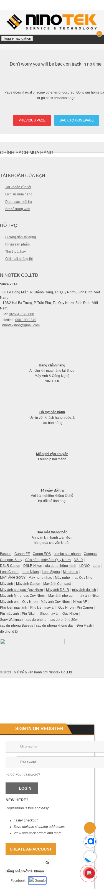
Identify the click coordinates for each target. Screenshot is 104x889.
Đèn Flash (84, 625)
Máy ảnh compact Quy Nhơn (21, 590)
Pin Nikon (29, 614)
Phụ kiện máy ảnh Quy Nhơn (52, 607)
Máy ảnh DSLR (57, 590)
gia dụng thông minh (60, 566)
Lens (96, 566)
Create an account (31, 849)
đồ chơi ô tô (9, 632)
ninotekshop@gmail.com (21, 325)
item (99, 34)
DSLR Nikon (32, 566)
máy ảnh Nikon (89, 596)
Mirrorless (70, 572)
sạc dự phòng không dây (54, 625)
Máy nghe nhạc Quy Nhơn (75, 578)
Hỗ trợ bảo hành (52, 412)
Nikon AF (80, 602)
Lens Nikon (30, 572)
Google (40, 881)
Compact (90, 554)
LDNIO (84, 566)
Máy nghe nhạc (40, 578)
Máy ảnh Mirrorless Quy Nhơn (22, 596)
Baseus (5, 554)
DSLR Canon (10, 566)
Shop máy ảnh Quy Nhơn (59, 614)
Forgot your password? (23, 774)
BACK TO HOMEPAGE (77, 120)
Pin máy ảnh (9, 614)
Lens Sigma (51, 572)
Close (97, 4)
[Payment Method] (58, 681)
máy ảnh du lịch (84, 590)
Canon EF (22, 554)
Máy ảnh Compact (57, 584)
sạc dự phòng (36, 620)
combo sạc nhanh (67, 554)
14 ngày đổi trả (52, 490)
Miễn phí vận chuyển (52, 454)
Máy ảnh (6, 584)
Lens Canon (9, 572)
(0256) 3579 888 (21, 314)
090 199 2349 (25, 320)
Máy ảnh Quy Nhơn (55, 602)
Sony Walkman (11, 620)
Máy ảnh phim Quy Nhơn (19, 602)
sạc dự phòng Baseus (16, 625)
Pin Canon (85, 607)
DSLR (78, 560)
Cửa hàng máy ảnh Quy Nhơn (48, 560)
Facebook (18, 881)
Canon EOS (42, 554)
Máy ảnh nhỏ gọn (61, 596)
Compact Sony (11, 560)
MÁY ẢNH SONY (13, 578)
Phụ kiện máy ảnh (13, 607)
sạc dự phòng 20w (64, 620)
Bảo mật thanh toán (52, 532)
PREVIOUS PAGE (32, 120)
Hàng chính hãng (52, 365)
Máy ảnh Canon (28, 584)
